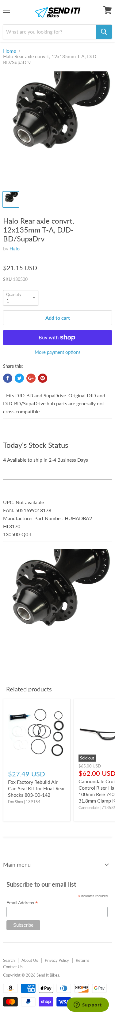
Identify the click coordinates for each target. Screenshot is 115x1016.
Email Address (22, 903)
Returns (83, 960)
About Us (29, 960)
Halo (15, 248)
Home (9, 51)
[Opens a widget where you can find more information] (88, 1005)
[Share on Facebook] (7, 378)
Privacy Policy (57, 960)
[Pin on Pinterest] (42, 378)
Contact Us (13, 966)
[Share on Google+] (31, 378)
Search (9, 960)
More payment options (58, 352)
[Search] (104, 32)
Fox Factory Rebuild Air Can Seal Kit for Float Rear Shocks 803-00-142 (36, 788)
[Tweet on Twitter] (19, 378)
